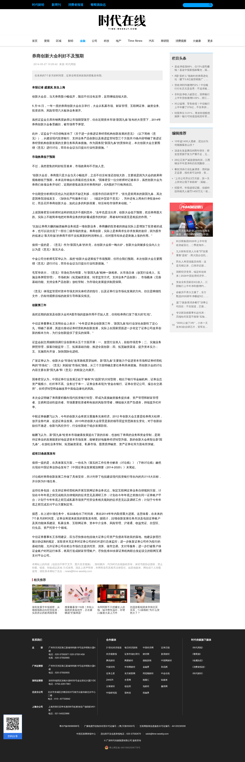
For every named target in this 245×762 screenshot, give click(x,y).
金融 (82, 41)
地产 (118, 41)
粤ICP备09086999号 (69, 726)
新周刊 (56, 4)
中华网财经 (129, 666)
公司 (94, 41)
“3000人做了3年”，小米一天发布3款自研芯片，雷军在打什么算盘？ (190, 325)
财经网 (146, 653)
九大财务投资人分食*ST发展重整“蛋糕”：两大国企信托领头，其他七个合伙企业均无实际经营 (190, 253)
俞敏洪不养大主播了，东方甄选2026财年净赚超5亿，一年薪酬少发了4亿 (190, 294)
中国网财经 (166, 660)
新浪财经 (165, 653)
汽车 (151, 41)
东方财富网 (129, 673)
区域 (58, 41)
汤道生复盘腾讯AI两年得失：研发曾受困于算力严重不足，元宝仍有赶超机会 (192, 154)
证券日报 (165, 647)
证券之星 (110, 673)
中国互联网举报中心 (86, 733)
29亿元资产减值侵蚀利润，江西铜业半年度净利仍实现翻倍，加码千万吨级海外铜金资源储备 (192, 163)
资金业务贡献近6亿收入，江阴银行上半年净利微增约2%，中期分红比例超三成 (190, 284)
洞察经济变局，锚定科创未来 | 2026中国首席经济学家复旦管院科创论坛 (189, 274)
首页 (34, 41)
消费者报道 (75, 4)
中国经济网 (148, 647)
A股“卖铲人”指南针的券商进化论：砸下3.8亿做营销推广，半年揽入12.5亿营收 (191, 79)
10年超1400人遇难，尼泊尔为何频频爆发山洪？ (191, 142)
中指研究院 (111, 692)
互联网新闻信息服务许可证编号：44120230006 (163, 726)
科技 (106, 41)
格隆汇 (146, 679)
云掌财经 (110, 686)
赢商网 (164, 686)
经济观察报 (111, 653)
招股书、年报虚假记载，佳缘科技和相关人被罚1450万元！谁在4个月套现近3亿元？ (192, 191)
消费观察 (181, 41)
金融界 (146, 666)
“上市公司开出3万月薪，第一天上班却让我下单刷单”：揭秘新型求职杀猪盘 (192, 181)
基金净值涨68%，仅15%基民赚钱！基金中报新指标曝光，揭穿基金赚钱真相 (192, 70)
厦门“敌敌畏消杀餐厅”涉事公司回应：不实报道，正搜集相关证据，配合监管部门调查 (190, 304)
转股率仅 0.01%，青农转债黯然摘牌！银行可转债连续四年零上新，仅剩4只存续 (192, 116)
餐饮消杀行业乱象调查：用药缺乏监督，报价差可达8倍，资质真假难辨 (192, 172)
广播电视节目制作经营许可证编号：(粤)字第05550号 (109, 726)
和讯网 (164, 666)
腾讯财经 (110, 660)
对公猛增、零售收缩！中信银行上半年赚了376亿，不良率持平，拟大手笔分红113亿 (192, 107)
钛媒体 (164, 679)
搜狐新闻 (147, 660)
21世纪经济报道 (114, 647)
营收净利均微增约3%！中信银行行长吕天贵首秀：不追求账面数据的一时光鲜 (192, 88)
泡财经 (146, 686)
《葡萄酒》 (196, 653)
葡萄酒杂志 (98, 4)
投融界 (146, 692)
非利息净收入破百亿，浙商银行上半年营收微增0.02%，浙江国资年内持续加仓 (192, 97)
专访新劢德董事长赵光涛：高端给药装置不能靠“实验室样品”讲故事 (189, 314)
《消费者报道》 (198, 666)
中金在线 (165, 673)
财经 (70, 41)
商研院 (165, 41)
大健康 (197, 41)
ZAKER (109, 679)
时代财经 (38, 4)
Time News (135, 41)
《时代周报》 (197, 647)
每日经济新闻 (130, 647)
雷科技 (127, 692)
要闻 (47, 41)
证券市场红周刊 (132, 653)
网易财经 (128, 660)
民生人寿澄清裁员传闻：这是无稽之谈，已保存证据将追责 (189, 263)
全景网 (127, 679)
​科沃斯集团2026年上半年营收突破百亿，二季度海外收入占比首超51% (189, 243)
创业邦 (127, 686)
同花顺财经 (148, 673)
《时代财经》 (197, 673)
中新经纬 (110, 666)
